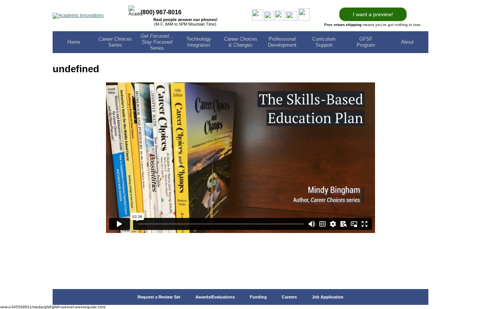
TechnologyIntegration (198, 42)
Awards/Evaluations (215, 297)
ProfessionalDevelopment (282, 42)
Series (115, 42)
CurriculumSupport (324, 42)
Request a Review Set (159, 297)
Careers (289, 297)
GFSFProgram (366, 42)
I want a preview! (373, 14)
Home (73, 42)
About (407, 42)
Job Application (327, 297)
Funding (258, 297)
